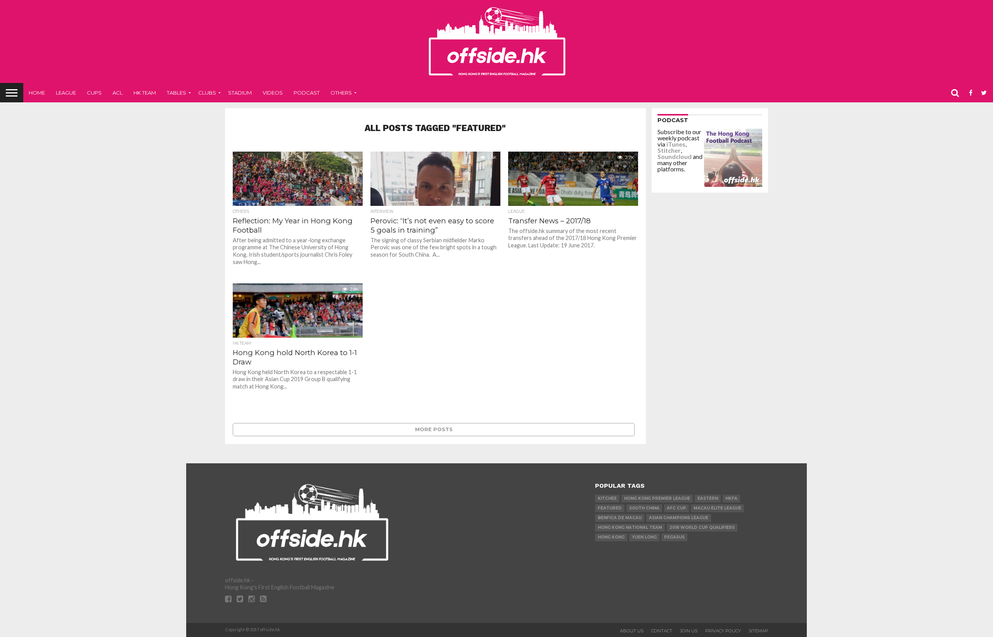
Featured (610, 508)
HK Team (144, 93)
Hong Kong (611, 537)
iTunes (675, 144)
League (66, 93)
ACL (117, 93)
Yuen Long (644, 537)
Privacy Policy (723, 631)
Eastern (707, 498)
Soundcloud (674, 156)
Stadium (240, 93)
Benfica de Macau (620, 517)
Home (37, 93)
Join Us (688, 631)
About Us (632, 631)
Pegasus (674, 537)
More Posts (434, 429)
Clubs (207, 93)
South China (644, 508)
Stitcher (669, 150)
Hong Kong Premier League (657, 498)
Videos (273, 93)
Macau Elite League (717, 508)
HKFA (731, 498)
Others (341, 93)
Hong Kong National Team (630, 527)
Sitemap (758, 631)
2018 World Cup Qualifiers (702, 527)
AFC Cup (676, 508)
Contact (661, 631)
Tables (176, 93)
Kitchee (607, 498)
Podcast (307, 93)
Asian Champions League (678, 517)
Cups (94, 93)
